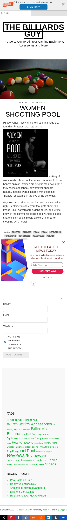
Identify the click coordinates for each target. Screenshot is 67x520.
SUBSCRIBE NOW (47, 271)
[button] (46, 248)
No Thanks (47, 277)
